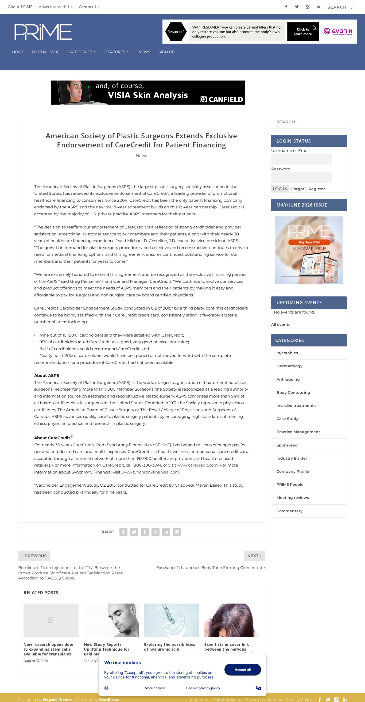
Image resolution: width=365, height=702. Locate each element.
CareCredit (83, 444)
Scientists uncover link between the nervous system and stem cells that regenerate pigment (231, 652)
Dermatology (289, 366)
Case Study (287, 418)
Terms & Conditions (264, 699)
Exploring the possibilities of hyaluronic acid (169, 647)
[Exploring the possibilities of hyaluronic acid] (171, 620)
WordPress (109, 699)
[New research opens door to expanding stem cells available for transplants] (51, 620)
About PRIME (20, 7)
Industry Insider (292, 458)
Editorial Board (227, 699)
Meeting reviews (293, 497)
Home (18, 52)
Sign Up (166, 52)
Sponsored (287, 445)
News (144, 52)
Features (115, 52)
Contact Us (89, 7)
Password (280, 168)
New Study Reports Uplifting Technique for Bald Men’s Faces (107, 649)
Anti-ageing (288, 379)
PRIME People (290, 484)
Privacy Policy (299, 699)
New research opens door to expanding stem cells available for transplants (49, 649)
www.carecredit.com (197, 465)
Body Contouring (293, 392)
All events (280, 324)
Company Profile (293, 471)
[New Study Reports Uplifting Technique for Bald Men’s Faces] (111, 620)
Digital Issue (46, 52)
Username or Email (290, 150)
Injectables (287, 352)
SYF (166, 444)
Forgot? (298, 188)
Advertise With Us (55, 7)
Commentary (289, 511)
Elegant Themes (57, 699)
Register (317, 188)
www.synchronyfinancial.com (150, 472)
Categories (80, 52)
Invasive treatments (296, 405)
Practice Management (298, 431)
